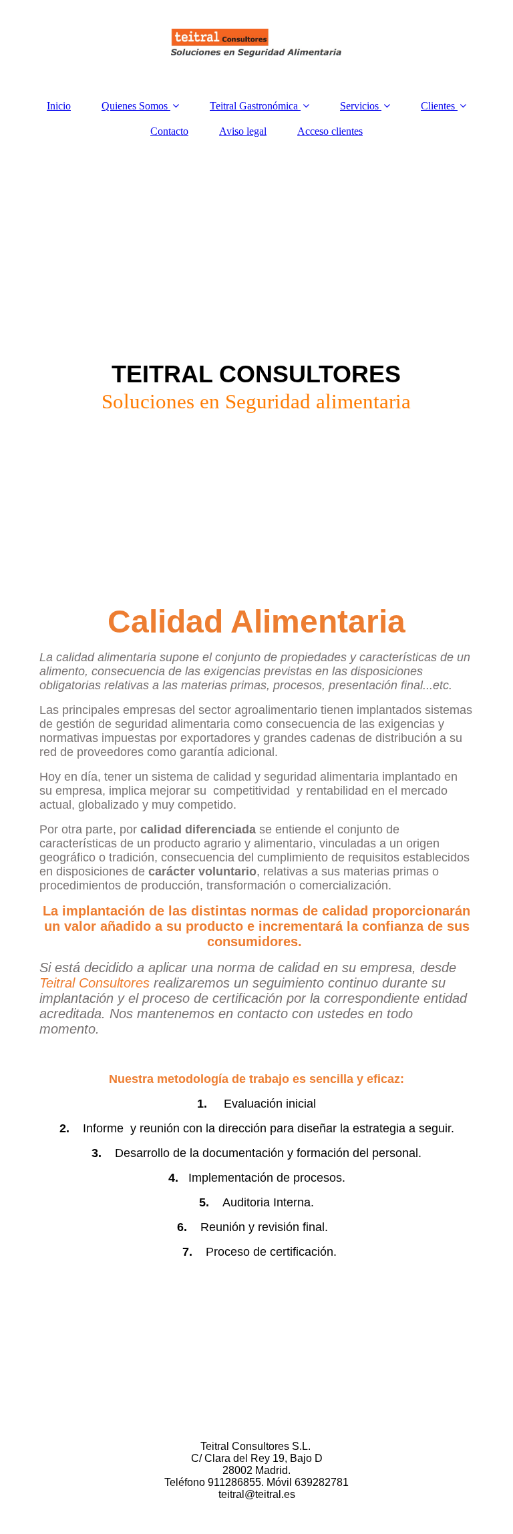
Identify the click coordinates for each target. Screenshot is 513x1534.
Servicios (359, 105)
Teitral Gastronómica (254, 105)
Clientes (438, 105)
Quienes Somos (135, 105)
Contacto (169, 131)
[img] (256, 43)
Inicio (59, 105)
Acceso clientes (330, 131)
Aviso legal (243, 131)
